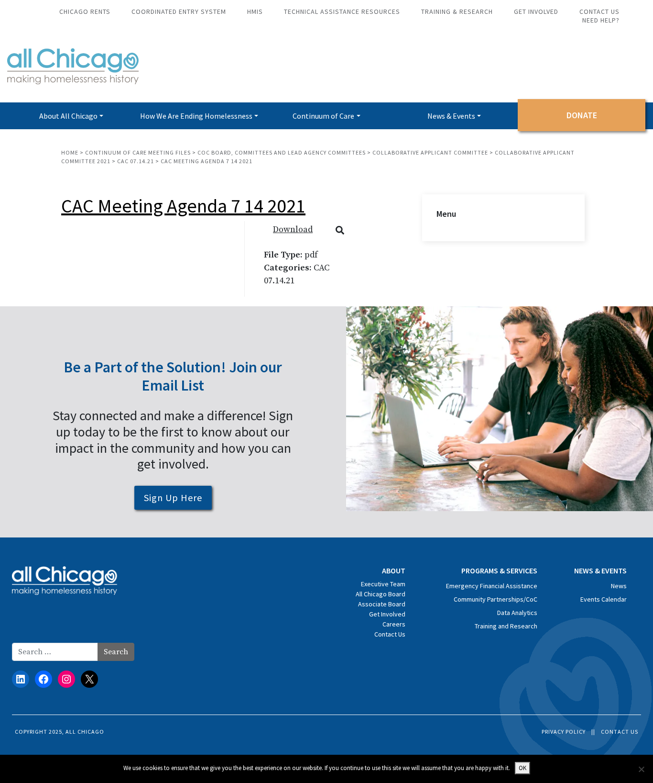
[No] (641, 769)
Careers (393, 624)
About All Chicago (68, 116)
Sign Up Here (173, 497)
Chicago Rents (84, 11)
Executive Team (383, 584)
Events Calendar (603, 599)
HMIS (255, 11)
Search (116, 652)
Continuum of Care (323, 116)
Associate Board (381, 604)
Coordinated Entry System (178, 11)
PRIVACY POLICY (564, 731)
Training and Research (506, 626)
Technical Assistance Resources (342, 11)
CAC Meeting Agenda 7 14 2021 (183, 206)
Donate (581, 115)
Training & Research (457, 11)
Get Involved (536, 11)
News (619, 586)
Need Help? (601, 20)
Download (293, 229)
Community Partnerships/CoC (495, 599)
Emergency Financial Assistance (491, 586)
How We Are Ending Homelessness (196, 116)
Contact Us (599, 11)
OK (522, 768)
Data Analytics (517, 612)
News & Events (451, 116)
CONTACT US (619, 731)
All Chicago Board (380, 594)
